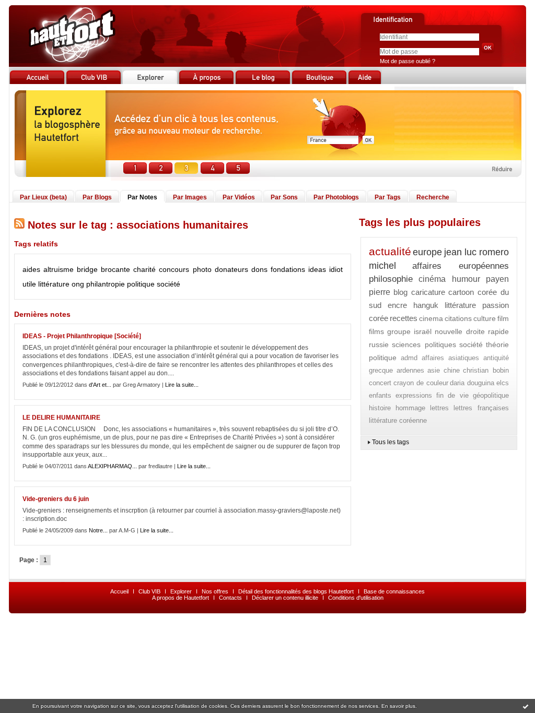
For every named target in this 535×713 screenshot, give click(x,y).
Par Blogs (97, 197)
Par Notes (142, 197)
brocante (115, 269)
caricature (428, 292)
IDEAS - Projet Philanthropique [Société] (81, 336)
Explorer (181, 591)
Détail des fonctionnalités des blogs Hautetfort (296, 591)
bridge (87, 269)
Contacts (230, 598)
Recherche (432, 197)
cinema (431, 318)
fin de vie (452, 395)
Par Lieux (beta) (43, 197)
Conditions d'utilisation (355, 598)
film (503, 318)
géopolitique (491, 395)
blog (400, 292)
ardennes (410, 370)
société (168, 284)
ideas (317, 269)
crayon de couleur (420, 383)
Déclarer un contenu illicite (285, 598)
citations (458, 318)
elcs (502, 383)
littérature (53, 284)
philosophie (391, 279)
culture (484, 318)
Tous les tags (390, 442)
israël (423, 331)
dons (259, 269)
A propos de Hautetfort (180, 598)
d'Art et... (100, 385)
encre (397, 305)
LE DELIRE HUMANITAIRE (61, 417)
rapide (498, 331)
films (376, 331)
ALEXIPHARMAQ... (112, 466)
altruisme (58, 269)
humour (466, 279)
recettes (403, 318)
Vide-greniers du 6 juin (55, 499)
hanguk (425, 305)
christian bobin (486, 370)
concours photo (185, 269)
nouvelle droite (460, 331)
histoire (380, 408)
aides (31, 269)
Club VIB (149, 591)
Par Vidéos (239, 197)
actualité (390, 251)
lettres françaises (481, 408)
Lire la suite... (182, 385)
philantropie (105, 284)
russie (379, 344)
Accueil (119, 591)
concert (380, 383)
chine (452, 370)
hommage (410, 408)
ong (78, 284)
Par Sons (284, 197)
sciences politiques (424, 344)
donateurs (231, 269)
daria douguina (472, 383)
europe (427, 252)
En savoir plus (398, 706)
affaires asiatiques (451, 358)
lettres (439, 408)
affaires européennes (460, 266)
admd (409, 358)
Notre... (98, 530)
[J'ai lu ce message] (525, 706)
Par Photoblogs (336, 197)
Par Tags (388, 197)
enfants (380, 395)
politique (141, 284)
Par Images (190, 197)
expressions (414, 395)
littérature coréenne (398, 420)
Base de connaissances (394, 591)
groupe (399, 331)
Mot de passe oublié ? (407, 61)
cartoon (461, 292)
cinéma (432, 279)
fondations (288, 269)
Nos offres (215, 591)
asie (433, 370)
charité (144, 269)
